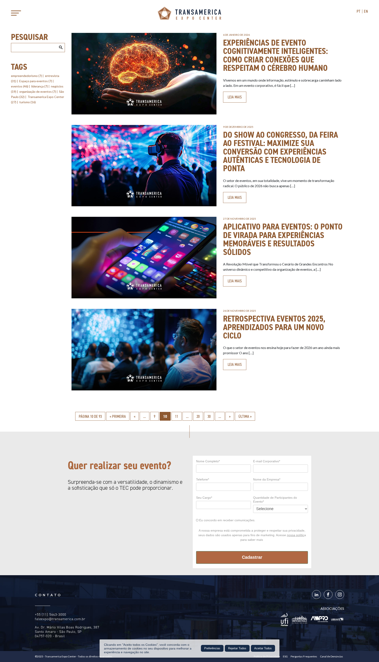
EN (366, 11)
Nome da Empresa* (266, 479)
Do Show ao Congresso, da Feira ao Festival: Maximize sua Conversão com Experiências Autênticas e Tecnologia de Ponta (280, 151)
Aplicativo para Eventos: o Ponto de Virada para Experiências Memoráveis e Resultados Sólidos (283, 239)
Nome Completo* (208, 461)
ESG (285, 656)
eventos (19, 86)
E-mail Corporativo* (266, 461)
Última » (245, 416)
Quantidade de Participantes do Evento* (275, 499)
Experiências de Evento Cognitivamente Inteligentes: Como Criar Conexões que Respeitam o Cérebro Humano (275, 55)
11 (176, 416)
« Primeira (118, 416)
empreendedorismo (26, 76)
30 (209, 416)
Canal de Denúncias (331, 656)
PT (359, 11)
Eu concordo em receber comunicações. (226, 520)
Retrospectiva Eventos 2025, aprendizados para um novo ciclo (274, 327)
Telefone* (202, 479)
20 (198, 416)
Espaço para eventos (35, 81)
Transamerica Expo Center (189, 13)
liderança (39, 86)
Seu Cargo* (204, 497)
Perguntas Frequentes (304, 656)
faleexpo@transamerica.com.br (60, 619)
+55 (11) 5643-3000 (50, 614)
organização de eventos (37, 91)
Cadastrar (252, 557)
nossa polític (295, 535)
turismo (27, 102)
